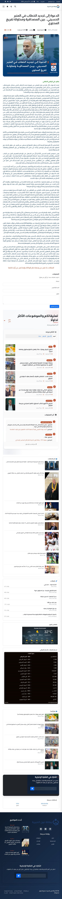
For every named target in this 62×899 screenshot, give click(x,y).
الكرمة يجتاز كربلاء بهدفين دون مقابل (37, 553)
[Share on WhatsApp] (7, 30)
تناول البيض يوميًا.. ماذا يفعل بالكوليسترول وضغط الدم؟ (35, 350)
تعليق (57, 293)
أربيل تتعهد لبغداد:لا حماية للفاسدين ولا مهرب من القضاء (30, 503)
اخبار (53, 838)
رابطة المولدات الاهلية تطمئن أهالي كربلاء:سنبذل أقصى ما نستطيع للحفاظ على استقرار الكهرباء (36, 364)
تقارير (52, 844)
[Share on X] (8, 30)
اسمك (57, 281)
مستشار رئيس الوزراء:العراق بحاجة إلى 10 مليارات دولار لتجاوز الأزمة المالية (26, 523)
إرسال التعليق (54, 306)
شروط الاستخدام (18, 891)
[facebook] (50, 829)
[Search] (15, 6)
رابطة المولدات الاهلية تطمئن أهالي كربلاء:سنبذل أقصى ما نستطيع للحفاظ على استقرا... (25, 725)
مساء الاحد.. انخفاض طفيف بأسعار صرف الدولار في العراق (35, 377)
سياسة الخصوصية (8, 891)
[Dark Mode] (11, 6)
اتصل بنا (42, 1)
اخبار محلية (53, 841)
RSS (38, 1)
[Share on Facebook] (10, 30)
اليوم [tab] (54, 336)
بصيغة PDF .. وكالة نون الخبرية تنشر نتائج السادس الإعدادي (31, 440)
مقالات (31, 30)
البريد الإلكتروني (55, 287)
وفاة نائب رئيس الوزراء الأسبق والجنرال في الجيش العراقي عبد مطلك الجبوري (26, 473)
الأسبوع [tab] (49, 336)
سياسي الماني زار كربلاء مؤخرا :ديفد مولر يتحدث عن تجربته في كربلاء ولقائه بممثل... (26, 749)
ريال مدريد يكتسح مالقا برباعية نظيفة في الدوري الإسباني (30, 532)
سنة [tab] (40, 336)
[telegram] (41, 829)
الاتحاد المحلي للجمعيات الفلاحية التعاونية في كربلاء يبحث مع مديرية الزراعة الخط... (24, 513)
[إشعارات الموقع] (7, 6)
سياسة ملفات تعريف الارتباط (16, 893)
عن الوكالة (26, 891)
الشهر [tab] (44, 336)
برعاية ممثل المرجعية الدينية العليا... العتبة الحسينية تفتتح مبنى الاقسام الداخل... (25, 461)
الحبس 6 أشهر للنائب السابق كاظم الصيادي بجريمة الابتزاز (35, 404)
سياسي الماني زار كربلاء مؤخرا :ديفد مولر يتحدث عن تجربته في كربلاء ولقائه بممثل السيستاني (35, 391)
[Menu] (3, 6)
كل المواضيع (51, 1)
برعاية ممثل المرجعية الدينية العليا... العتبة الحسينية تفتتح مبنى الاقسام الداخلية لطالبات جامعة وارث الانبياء (12, 829)
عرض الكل (9, 321)
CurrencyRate (54, 705)
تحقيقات (38, 838)
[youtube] (45, 829)
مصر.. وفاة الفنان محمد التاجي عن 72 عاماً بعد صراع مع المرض (29, 566)
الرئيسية (58, 1)
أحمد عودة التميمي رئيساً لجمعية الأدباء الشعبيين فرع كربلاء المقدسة (28, 429)
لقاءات (38, 841)
